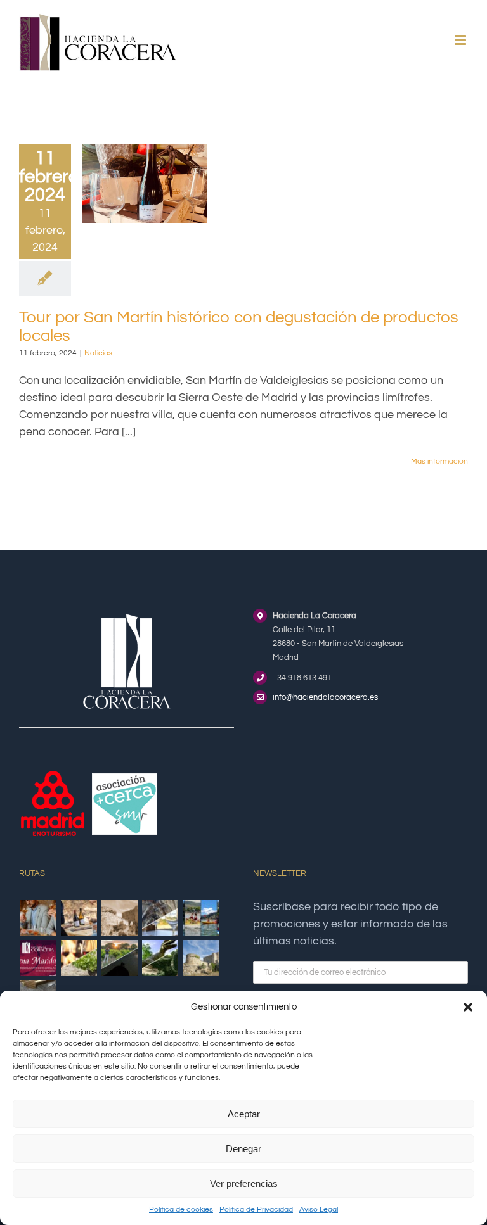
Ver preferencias (244, 1183)
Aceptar (244, 1113)
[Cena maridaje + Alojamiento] (38, 958)
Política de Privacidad (256, 1209)
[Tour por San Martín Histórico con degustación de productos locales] (119, 918)
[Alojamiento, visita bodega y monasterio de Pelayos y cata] (160, 918)
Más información (439, 461)
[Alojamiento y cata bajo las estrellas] (119, 958)
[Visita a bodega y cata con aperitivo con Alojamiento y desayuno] (79, 918)
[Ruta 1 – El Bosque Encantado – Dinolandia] (160, 958)
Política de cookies (181, 1209)
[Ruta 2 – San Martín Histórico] (200, 958)
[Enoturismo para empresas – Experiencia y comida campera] (38, 918)
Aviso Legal (318, 1209)
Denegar (243, 1148)
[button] (468, 1007)
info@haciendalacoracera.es (325, 697)
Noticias (98, 353)
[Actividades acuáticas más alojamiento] (200, 918)
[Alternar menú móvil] (461, 40)
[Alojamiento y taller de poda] (79, 958)
